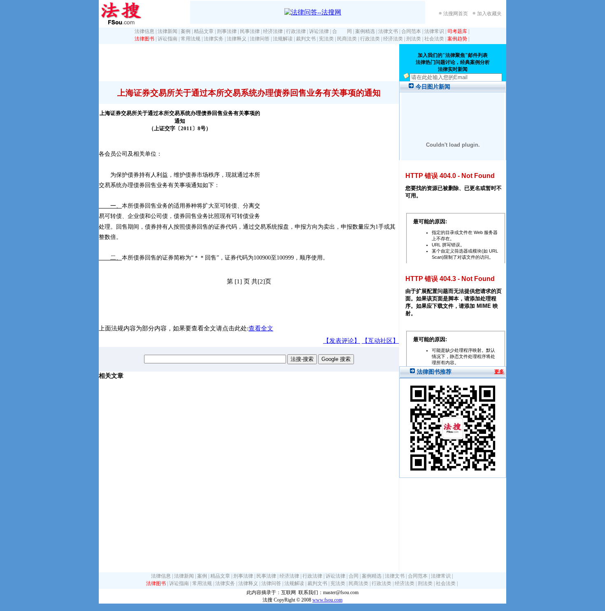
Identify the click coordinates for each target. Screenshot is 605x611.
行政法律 (296, 31)
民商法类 (347, 39)
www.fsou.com (327, 600)
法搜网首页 (455, 13)
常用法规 (190, 39)
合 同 (342, 31)
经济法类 (393, 39)
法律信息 (144, 31)
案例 (186, 31)
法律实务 (213, 39)
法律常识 (434, 31)
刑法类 (413, 39)
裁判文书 (306, 39)
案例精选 (365, 31)
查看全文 (261, 328)
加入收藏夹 (489, 13)
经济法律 (273, 31)
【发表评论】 (341, 340)
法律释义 (237, 39)
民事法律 (250, 31)
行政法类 (370, 39)
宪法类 (326, 39)
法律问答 (260, 39)
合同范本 (411, 31)
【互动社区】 (380, 340)
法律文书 (388, 31)
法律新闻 (167, 31)
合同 (353, 576)
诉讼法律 (319, 31)
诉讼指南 (167, 39)
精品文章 (204, 31)
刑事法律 (227, 31)
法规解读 (283, 39)
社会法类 (434, 39)
